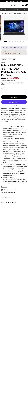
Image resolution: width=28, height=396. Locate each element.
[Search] (23, 5)
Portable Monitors (5, 9)
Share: (2, 202)
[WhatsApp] (13, 202)
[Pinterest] (11, 202)
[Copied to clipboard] (15, 202)
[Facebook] (6, 202)
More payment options (14, 105)
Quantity (3, 88)
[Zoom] (24, 17)
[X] (8, 202)
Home (2, 13)
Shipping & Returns (6, 197)
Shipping (3, 80)
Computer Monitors (16, 9)
